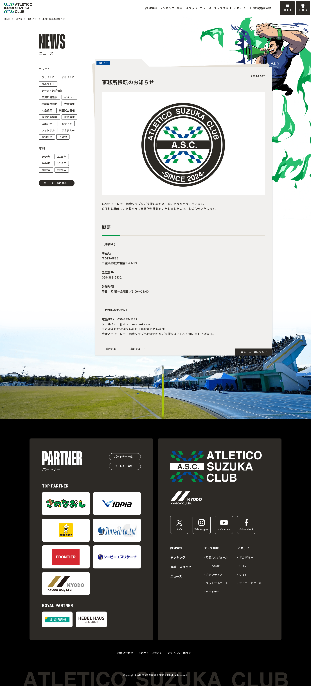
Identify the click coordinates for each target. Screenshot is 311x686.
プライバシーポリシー (180, 653)
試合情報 (176, 548)
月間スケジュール (217, 557)
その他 (63, 137)
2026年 (46, 156)
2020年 (61, 170)
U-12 (242, 574)
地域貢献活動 (49, 103)
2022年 (46, 170)
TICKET (287, 10)
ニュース (176, 576)
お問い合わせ (125, 653)
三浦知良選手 (49, 97)
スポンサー (48, 123)
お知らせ (47, 137)
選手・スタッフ (180, 567)
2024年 (46, 163)
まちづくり (68, 77)
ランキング (177, 557)
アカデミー (68, 130)
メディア (67, 123)
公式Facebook (246, 529)
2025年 (61, 156)
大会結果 (47, 110)
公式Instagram (201, 529)
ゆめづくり (48, 84)
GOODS (303, 10)
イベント (69, 97)
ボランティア (214, 574)
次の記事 (135, 348)
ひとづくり (48, 77)
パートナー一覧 (123, 456)
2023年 (61, 163)
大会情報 (69, 103)
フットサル (48, 130)
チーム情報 (213, 566)
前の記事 (110, 348)
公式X (179, 529)
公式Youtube (223, 529)
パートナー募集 (123, 466)
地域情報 (69, 117)
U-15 (242, 566)
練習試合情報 (67, 110)
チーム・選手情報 (52, 90)
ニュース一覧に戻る (55, 183)
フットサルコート (217, 583)
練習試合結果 (49, 117)
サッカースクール (250, 583)
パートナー (213, 592)
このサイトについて (150, 653)
